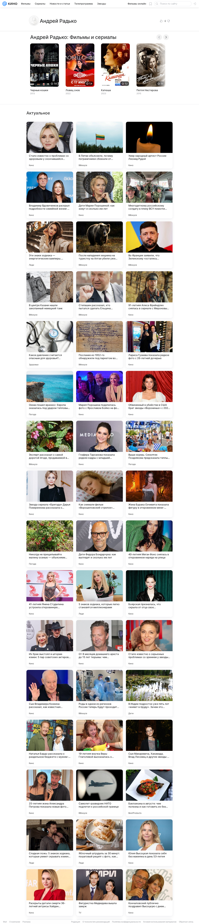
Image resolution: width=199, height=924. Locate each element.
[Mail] (4, 3)
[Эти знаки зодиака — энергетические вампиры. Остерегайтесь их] (49, 244)
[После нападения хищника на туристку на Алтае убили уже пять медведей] (99, 244)
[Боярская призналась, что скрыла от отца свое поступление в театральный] (149, 593)
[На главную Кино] (12, 3)
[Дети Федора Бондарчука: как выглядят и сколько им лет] (99, 543)
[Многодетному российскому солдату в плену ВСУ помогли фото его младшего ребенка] (149, 195)
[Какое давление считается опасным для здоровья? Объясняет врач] (49, 344)
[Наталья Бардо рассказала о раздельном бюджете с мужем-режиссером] (49, 743)
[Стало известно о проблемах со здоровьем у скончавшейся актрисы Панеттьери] (49, 145)
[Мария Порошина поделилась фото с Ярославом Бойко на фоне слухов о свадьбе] (99, 394)
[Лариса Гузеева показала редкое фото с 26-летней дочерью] (149, 344)
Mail (5, 922)
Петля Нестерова (147, 90)
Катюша (106, 90)
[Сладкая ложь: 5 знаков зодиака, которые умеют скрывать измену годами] (49, 842)
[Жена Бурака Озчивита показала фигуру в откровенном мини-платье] (149, 494)
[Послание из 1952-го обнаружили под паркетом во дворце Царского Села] (99, 344)
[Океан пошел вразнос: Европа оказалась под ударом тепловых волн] (49, 394)
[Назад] (159, 37)
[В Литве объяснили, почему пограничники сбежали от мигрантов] (99, 145)
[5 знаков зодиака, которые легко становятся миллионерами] (99, 593)
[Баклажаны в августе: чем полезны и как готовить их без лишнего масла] (149, 793)
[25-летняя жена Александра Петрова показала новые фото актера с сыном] (49, 793)
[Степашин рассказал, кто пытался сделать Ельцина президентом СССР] (99, 294)
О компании (14, 922)
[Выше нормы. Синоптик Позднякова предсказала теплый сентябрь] (149, 444)
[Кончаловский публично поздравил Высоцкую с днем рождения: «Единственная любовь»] (149, 892)
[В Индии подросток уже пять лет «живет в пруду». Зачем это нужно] (149, 693)
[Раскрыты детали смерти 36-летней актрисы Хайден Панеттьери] (49, 892)
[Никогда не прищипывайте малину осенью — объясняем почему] (49, 543)
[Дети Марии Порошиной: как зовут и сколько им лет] (99, 195)
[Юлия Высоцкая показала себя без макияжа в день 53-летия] (149, 842)
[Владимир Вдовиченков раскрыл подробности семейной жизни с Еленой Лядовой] (49, 195)
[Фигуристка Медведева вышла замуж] (99, 892)
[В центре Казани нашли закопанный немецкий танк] (49, 294)
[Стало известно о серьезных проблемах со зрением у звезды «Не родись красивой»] (149, 643)
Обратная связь (186, 922)
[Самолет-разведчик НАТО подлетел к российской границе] (99, 793)
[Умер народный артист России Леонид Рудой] (149, 145)
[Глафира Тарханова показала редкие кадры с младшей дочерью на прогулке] (99, 444)
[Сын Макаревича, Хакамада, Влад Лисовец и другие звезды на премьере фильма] (149, 743)
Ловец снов (73, 90)
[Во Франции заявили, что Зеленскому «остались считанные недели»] (149, 244)
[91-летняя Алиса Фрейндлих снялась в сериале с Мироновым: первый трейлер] (149, 294)
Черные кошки (39, 90)
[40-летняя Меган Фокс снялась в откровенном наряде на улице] (149, 543)
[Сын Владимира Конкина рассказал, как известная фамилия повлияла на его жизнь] (49, 693)
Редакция (75, 922)
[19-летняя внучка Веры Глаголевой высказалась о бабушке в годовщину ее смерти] (99, 743)
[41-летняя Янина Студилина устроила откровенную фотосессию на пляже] (49, 593)
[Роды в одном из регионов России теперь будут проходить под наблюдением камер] (99, 693)
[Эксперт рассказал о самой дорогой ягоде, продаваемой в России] (49, 444)
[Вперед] (166, 37)
